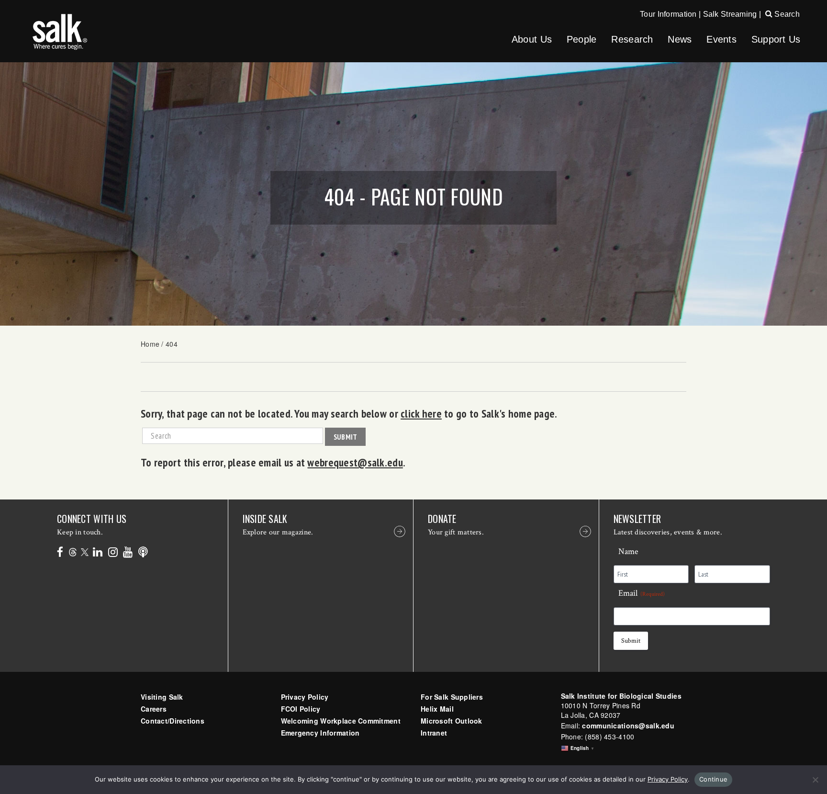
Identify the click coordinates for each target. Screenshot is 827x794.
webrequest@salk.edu (354, 462)
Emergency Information (320, 732)
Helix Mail (437, 709)
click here (421, 413)
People (582, 39)
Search (786, 14)
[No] (815, 779)
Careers (154, 709)
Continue (713, 779)
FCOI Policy (301, 709)
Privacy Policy (305, 697)
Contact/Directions (172, 721)
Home (150, 344)
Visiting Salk (162, 697)
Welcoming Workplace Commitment (341, 721)
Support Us (776, 39)
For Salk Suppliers (452, 697)
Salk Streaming (730, 14)
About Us (532, 39)
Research (632, 39)
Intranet (434, 732)
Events (721, 39)
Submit (346, 437)
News (680, 39)
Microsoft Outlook (451, 721)
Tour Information (668, 14)
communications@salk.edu (628, 725)
